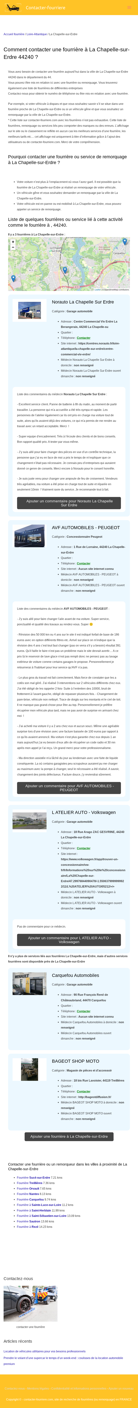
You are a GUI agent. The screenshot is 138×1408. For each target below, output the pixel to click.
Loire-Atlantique (37, 34)
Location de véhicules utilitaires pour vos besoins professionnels (45, 1351)
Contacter (83, 337)
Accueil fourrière (14, 34)
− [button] (13, 247)
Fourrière (33, 1177)
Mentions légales (38, 1388)
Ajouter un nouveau (121, 1388)
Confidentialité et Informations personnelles (78, 1388)
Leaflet (98, 289)
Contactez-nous (15, 1388)
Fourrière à (39, 1204)
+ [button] (13, 242)
